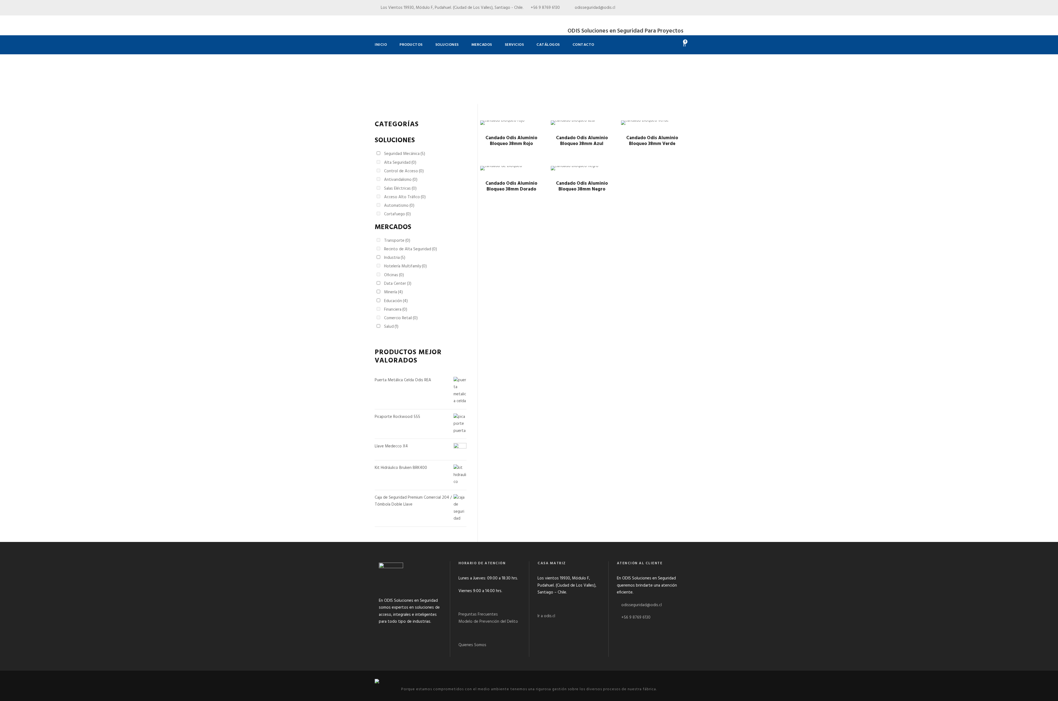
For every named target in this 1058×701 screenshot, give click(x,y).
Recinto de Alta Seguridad (410, 249)
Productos (411, 45)
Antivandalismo (400, 179)
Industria (394, 257)
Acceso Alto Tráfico (405, 197)
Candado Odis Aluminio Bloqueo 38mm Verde (652, 140)
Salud (391, 326)
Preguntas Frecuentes (478, 614)
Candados (435, 90)
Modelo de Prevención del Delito (488, 621)
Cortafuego (397, 214)
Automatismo (399, 205)
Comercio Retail (401, 318)
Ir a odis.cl (546, 616)
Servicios (514, 45)
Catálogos (548, 45)
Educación (396, 301)
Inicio (381, 45)
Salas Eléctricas (400, 188)
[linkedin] (671, 7)
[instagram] (681, 7)
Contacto (583, 45)
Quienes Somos (472, 645)
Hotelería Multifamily (405, 266)
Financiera (395, 309)
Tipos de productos (405, 90)
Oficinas (394, 275)
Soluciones (447, 45)
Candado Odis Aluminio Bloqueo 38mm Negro (582, 186)
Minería (393, 292)
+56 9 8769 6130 (636, 617)
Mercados (481, 45)
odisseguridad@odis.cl (594, 7)
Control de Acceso (404, 171)
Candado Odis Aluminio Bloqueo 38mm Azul (582, 140)
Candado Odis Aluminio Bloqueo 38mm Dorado (511, 186)
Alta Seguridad (400, 162)
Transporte (397, 240)
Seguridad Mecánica (404, 154)
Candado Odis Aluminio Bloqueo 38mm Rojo (511, 140)
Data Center (397, 283)
